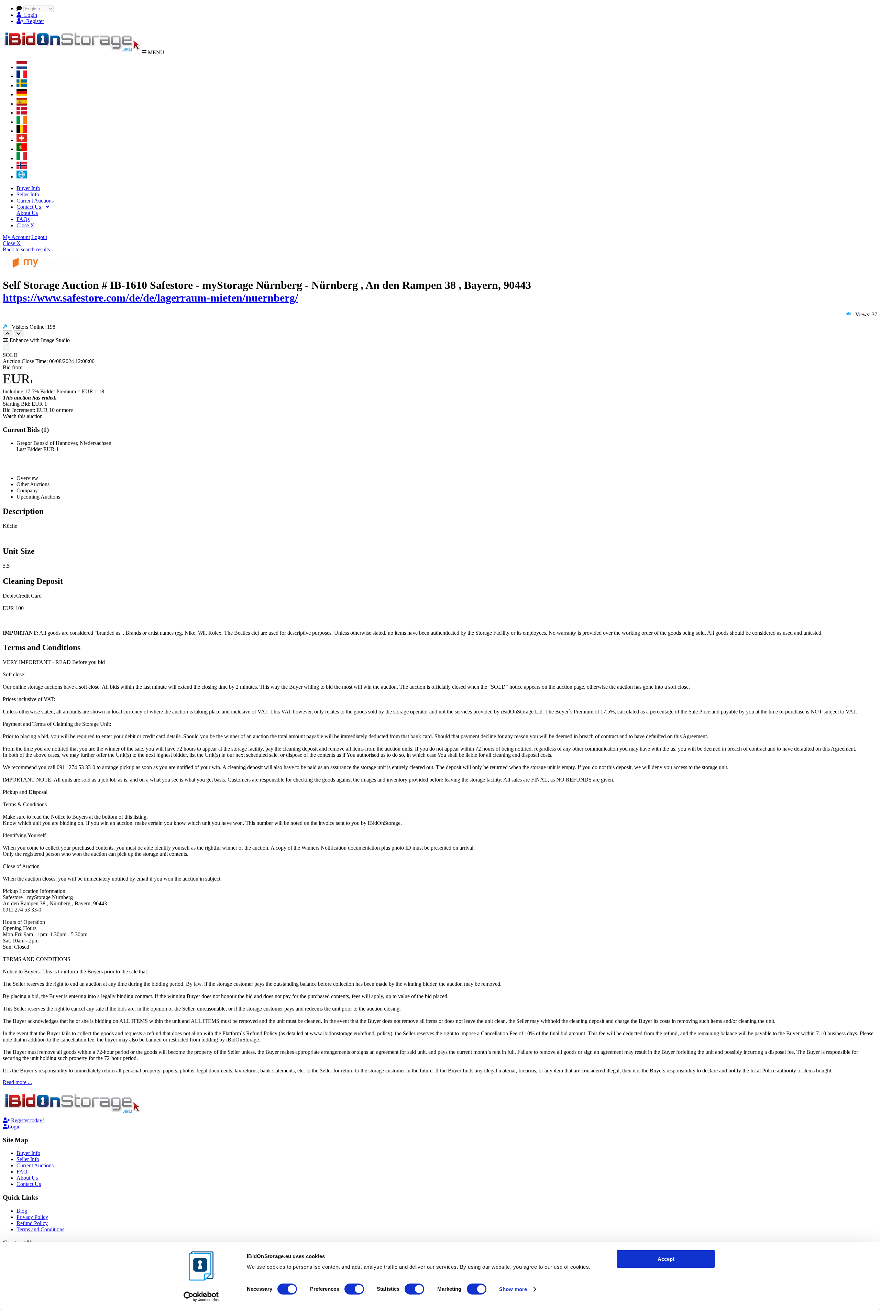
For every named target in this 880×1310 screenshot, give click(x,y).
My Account (16, 237)
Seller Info (27, 194)
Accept (666, 1259)
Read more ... (17, 1082)
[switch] (354, 1289)
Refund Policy (32, 1223)
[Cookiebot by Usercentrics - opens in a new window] (201, 1296)
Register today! (27, 1120)
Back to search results (26, 249)
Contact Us (29, 207)
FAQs (23, 219)
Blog (21, 1211)
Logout (39, 237)
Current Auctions (35, 201)
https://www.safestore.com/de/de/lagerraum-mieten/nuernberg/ (150, 298)
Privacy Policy (32, 1217)
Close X (25, 225)
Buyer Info (28, 188)
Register (33, 21)
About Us (27, 213)
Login (29, 15)
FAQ (22, 1172)
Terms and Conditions (40, 1229)
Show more (513, 1289)
